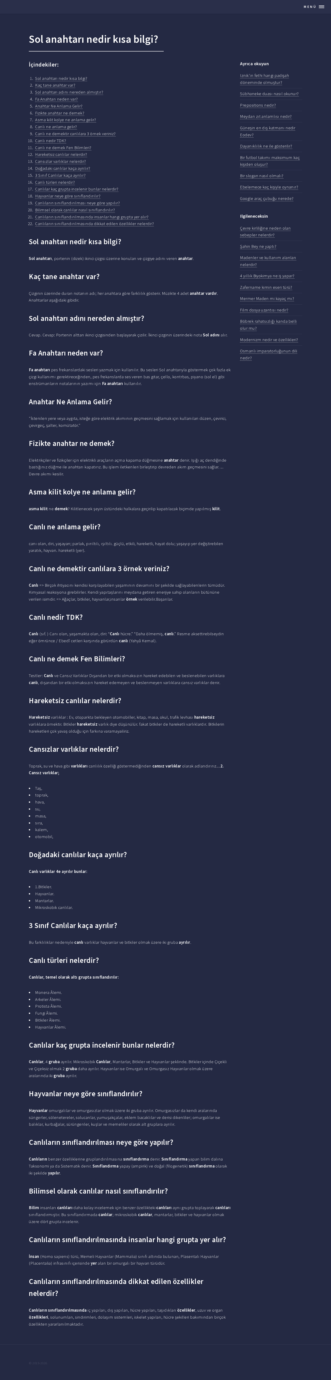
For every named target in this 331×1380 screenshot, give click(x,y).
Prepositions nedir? (258, 105)
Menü (310, 6)
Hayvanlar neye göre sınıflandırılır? (67, 196)
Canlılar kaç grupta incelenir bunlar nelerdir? (76, 189)
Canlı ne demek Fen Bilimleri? (63, 147)
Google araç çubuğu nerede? (266, 198)
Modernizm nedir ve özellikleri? (269, 339)
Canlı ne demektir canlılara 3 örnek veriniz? (75, 133)
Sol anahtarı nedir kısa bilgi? (61, 78)
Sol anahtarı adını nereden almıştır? (69, 92)
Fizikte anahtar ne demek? (59, 113)
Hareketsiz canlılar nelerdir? (61, 154)
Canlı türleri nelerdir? (55, 182)
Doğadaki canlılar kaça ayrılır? (62, 168)
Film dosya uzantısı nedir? (264, 310)
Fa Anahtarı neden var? (56, 99)
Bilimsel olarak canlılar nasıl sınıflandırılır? (75, 209)
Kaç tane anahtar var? (55, 85)
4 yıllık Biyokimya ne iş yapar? (267, 275)
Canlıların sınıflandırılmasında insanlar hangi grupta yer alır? (91, 216)
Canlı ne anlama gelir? (56, 126)
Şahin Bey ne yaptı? (258, 246)
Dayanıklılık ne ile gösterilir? (266, 146)
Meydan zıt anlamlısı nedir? (266, 116)
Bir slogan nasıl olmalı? (261, 175)
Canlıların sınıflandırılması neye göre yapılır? (77, 203)
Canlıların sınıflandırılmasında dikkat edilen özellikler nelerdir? (94, 223)
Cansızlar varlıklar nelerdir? (60, 161)
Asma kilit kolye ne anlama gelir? (65, 119)
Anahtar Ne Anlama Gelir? (58, 106)
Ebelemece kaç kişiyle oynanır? (269, 187)
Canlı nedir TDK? (50, 140)
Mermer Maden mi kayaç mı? (267, 298)
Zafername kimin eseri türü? (266, 287)
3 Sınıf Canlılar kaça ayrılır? (60, 175)
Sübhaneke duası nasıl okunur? (269, 93)
